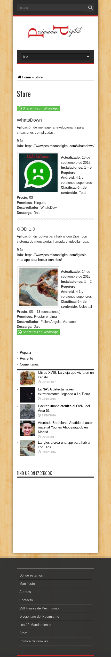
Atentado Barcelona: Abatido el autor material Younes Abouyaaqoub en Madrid (65, 427)
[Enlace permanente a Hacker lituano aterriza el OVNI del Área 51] (27, 418)
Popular (25, 352)
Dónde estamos (31, 575)
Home (26, 77)
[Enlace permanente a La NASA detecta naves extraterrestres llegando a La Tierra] (27, 401)
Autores (25, 592)
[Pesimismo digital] (55, 37)
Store (23, 633)
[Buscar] (90, 8)
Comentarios (29, 364)
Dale (37, 213)
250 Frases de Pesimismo (39, 608)
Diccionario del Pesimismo (39, 616)
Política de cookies (33, 641)
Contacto (26, 600)
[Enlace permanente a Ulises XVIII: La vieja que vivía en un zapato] (27, 385)
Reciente (26, 358)
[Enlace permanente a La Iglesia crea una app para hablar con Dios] (27, 455)
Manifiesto (27, 584)
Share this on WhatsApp (41, 108)
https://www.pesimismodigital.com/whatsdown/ (59, 146)
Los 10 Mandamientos (35, 625)
